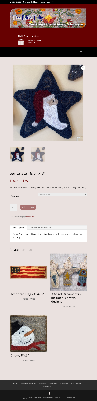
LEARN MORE (32, 43)
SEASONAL (30, 217)
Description (18, 227)
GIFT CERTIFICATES (28, 383)
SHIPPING (64, 383)
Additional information (41, 227)
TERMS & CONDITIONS (48, 383)
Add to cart (28, 207)
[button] (83, 68)
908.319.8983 (16, 2)
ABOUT (15, 383)
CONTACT (47, 386)
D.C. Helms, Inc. (69, 398)
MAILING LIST (76, 383)
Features (15, 196)
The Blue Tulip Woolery (43, 398)
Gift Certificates (29, 36)
